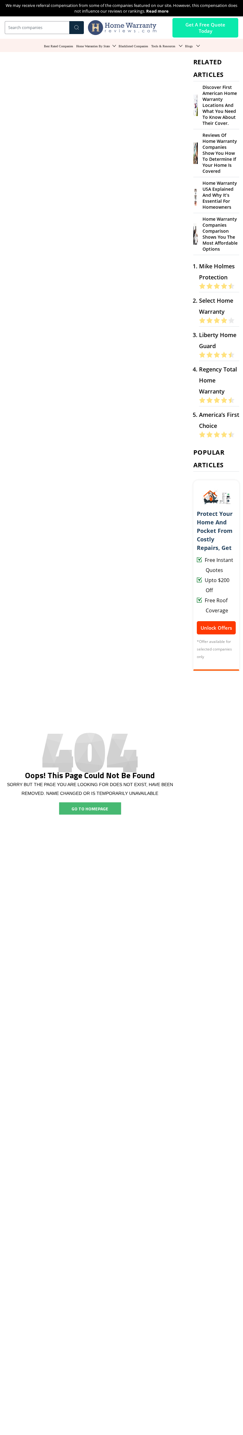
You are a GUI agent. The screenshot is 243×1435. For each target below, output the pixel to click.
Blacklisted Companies (133, 46)
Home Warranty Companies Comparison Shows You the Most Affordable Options (220, 234)
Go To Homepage (90, 808)
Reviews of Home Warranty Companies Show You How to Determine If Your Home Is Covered (219, 153)
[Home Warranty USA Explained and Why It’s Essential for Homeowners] (195, 194)
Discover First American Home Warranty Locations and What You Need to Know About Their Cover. (219, 105)
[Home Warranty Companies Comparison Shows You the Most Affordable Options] (195, 233)
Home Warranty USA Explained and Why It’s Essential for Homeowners (219, 195)
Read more (157, 11)
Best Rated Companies (58, 46)
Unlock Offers (216, 628)
